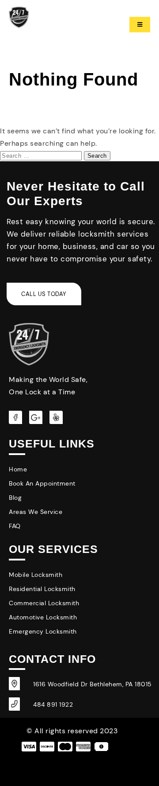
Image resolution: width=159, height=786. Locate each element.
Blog (15, 498)
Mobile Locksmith (35, 575)
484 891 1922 (53, 704)
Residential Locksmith (42, 589)
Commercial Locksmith (44, 603)
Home (18, 469)
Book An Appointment (42, 483)
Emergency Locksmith (43, 631)
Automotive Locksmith (43, 617)
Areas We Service (35, 512)
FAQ (15, 526)
